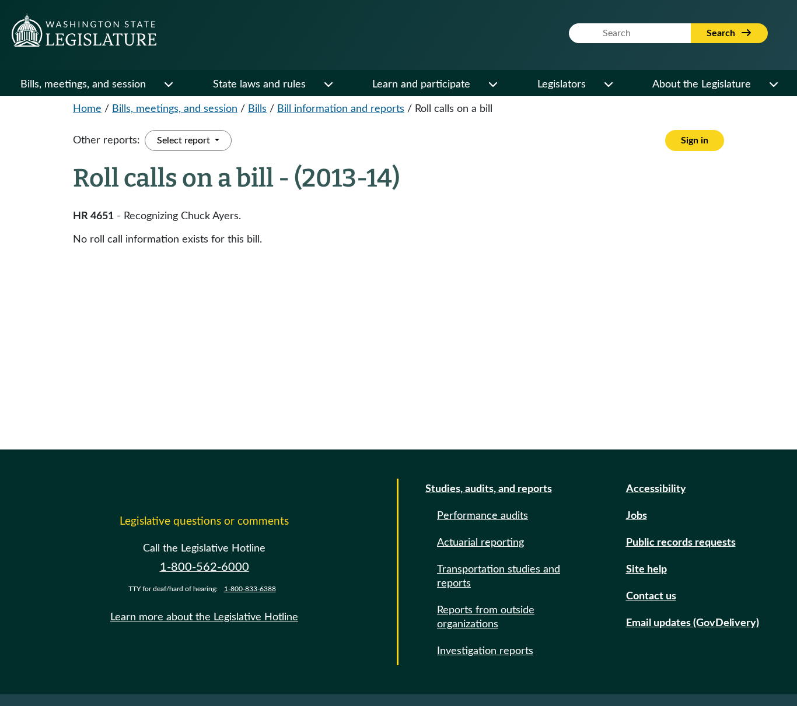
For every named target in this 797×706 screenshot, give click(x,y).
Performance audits (482, 516)
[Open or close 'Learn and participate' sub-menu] (492, 84)
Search (722, 33)
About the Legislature (701, 84)
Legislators (561, 84)
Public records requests (681, 543)
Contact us (651, 596)
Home (87, 109)
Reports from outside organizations (485, 617)
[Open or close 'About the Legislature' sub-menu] (773, 84)
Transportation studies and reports (498, 576)
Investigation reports (485, 651)
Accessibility (656, 489)
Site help (646, 569)
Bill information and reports (340, 109)
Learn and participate (421, 84)
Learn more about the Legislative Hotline (204, 617)
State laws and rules (259, 84)
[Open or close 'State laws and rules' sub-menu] (328, 84)
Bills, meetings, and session (83, 84)
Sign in (694, 140)
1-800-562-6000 (204, 567)
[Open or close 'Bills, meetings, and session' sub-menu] (168, 84)
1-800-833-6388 (250, 588)
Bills (257, 109)
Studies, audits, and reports (488, 489)
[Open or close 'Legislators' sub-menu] (608, 84)
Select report (184, 140)
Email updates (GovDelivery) (692, 623)
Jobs (636, 516)
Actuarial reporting (480, 543)
